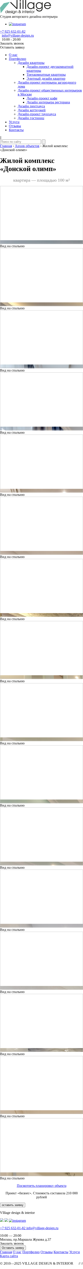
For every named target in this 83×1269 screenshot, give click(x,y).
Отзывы (15, 126)
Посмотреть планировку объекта (41, 1186)
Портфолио (17, 59)
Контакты (16, 130)
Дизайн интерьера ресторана (48, 102)
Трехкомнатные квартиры (46, 74)
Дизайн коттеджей (32, 110)
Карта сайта (9, 1256)
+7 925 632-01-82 (12, 31)
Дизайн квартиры (31, 63)
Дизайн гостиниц (31, 118)
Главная (6, 1252)
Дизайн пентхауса (31, 106)
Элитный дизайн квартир (46, 78)
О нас (13, 55)
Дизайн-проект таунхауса (37, 114)
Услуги (14, 122)
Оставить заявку (13, 1247)
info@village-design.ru (18, 35)
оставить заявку (12, 1205)
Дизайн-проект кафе (42, 98)
